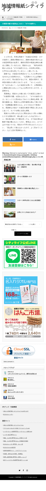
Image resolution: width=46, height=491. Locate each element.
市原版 (24, 27)
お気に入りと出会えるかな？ (26, 212)
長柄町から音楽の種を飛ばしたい (28, 188)
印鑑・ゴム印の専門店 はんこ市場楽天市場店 (15, 441)
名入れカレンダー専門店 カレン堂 (13, 444)
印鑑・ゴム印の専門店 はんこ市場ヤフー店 (15, 438)
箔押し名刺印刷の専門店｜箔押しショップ (15, 457)
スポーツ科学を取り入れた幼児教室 (29, 200)
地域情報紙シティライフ (21, 477)
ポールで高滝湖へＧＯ (24, 176)
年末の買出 (11, 398)
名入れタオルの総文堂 (9, 447)
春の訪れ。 (11, 380)
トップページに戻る (22, 233)
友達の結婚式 (12, 386)
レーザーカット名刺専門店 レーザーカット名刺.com (17, 431)
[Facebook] (23, 470)
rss (33, 2)
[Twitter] (19, 470)
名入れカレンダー (8, 414)
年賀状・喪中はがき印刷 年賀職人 (13, 453)
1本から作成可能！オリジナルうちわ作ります (15, 411)
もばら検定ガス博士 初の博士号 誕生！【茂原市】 (29, 166)
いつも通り (32, 224)
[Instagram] (26, 470)
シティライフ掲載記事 (16, 27)
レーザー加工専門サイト (10, 434)
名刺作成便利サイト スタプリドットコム (15, 450)
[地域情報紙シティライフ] (23, 7)
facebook (36, 2)
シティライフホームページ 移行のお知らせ (22, 374)
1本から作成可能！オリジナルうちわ (13, 425)
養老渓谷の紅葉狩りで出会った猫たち (13, 225)
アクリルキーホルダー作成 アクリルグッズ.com (16, 428)
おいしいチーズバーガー (16, 392)
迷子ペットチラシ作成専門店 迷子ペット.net (15, 460)
